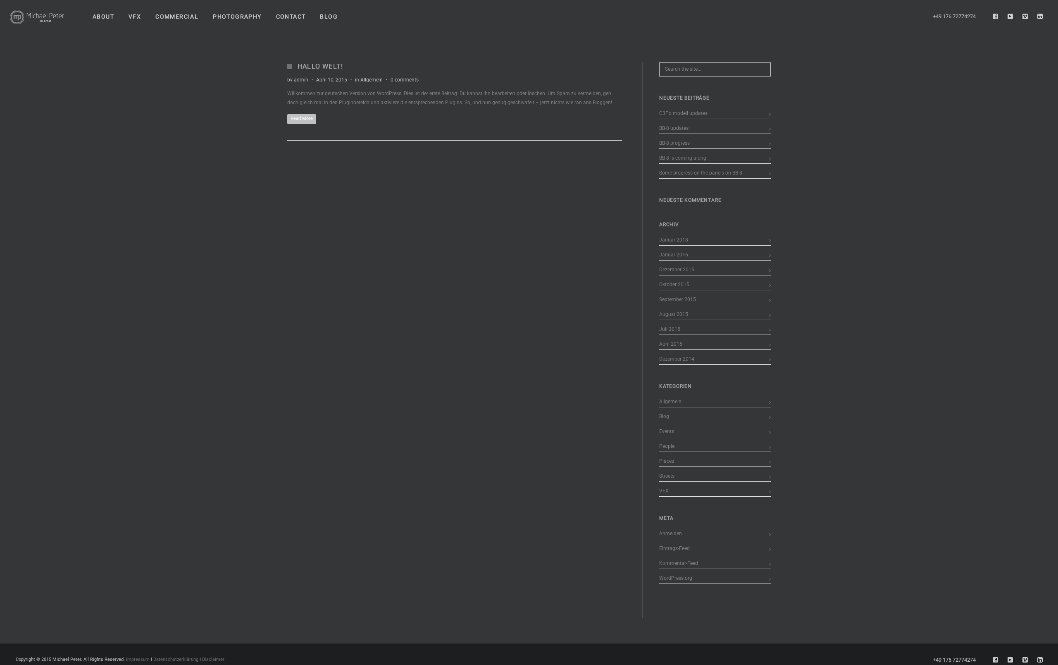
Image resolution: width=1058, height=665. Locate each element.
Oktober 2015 (674, 284)
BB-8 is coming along (682, 158)
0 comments (405, 80)
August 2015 (673, 314)
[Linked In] (1040, 16)
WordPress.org (675, 578)
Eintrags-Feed (674, 548)
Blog (664, 416)
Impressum (138, 659)
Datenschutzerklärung (175, 659)
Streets (666, 476)
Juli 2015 (669, 329)
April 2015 (670, 344)
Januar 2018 (673, 240)
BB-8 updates (674, 128)
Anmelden (670, 533)
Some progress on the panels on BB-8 (700, 173)
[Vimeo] (1025, 16)
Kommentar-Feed (678, 563)
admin (301, 80)
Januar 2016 (673, 255)
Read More (302, 118)
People (666, 446)
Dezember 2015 (676, 270)
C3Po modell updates (683, 113)
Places (666, 461)
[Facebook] (995, 16)
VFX (664, 491)
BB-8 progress (674, 143)
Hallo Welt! (320, 66)
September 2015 (677, 299)
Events (666, 431)
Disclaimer (213, 659)
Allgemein (371, 80)
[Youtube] (1010, 16)
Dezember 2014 (676, 359)
